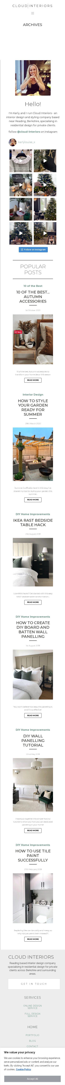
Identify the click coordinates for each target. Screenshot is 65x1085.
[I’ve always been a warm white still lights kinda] (20, 233)
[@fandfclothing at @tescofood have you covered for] (20, 160)
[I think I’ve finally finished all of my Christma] (45, 160)
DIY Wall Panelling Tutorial (32, 740)
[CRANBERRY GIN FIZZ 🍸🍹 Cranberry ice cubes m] (20, 209)
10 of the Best (33, 285)
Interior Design (33, 394)
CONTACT (32, 1046)
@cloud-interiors (28, 131)
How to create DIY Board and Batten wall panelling (33, 630)
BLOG (32, 1041)
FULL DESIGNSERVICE (32, 1015)
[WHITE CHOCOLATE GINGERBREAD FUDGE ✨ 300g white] (20, 185)
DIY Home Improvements (33, 514)
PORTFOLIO (32, 1035)
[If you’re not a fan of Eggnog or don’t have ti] (45, 185)
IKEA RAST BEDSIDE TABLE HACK (33, 522)
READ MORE (33, 380)
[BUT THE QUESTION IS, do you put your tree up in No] (45, 209)
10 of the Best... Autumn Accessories (33, 297)
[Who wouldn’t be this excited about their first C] (45, 233)
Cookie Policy (23, 1069)
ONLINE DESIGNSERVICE (32, 1007)
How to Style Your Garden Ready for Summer (33, 408)
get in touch (34, 983)
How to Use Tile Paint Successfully (33, 855)
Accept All (32, 1079)
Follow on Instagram (35, 249)
